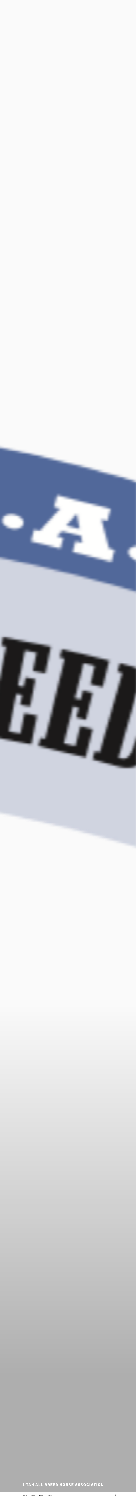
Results (32, 1495)
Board (41, 1495)
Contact (49, 1495)
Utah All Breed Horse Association (63, 1485)
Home (25, 1495)
